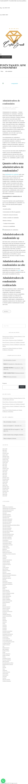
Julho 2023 (5, 471)
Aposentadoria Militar (7, 543)
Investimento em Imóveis (8, 634)
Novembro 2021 (6, 488)
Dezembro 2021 (6, 486)
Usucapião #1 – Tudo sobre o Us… (15, 364)
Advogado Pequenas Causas (8, 534)
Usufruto (4, 678)
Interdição (5, 625)
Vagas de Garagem (6, 679)
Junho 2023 (5, 473)
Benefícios (5, 549)
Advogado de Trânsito (7, 522)
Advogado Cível (6, 517)
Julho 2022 (5, 483)
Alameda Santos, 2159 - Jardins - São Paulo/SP (10, 721)
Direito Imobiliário (6, 594)
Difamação (5, 587)
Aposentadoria (5, 540)
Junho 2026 (5, 448)
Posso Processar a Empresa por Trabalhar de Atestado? (14, 342)
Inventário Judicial (6, 632)
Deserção (4, 579)
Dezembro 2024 (6, 456)
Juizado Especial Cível (7, 635)
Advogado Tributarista (7, 538)
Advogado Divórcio (7, 523)
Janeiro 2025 (5, 454)
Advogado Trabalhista (7, 537)
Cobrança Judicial (6, 561)
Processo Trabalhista (7, 659)
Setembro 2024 (6, 460)
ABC (19, 270)
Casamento (5, 556)
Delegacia (4, 572)
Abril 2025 (5, 451)
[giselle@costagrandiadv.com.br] (2, 735)
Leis (3, 646)
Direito (4, 588)
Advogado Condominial (7, 519)
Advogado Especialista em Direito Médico (11, 525)
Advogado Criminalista (7, 520)
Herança (4, 617)
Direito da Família (6, 591)
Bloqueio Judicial (6, 550)
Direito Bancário (6, 590)
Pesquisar (5, 383)
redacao (16, 107)
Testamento (5, 670)
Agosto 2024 (5, 462)
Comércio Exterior (6, 562)
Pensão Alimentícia (6, 653)
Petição (4, 656)
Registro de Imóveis (20, 373)
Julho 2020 (5, 492)
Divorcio (4, 605)
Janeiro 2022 (5, 485)
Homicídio (5, 620)
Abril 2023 (5, 476)
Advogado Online (6, 532)
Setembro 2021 (6, 491)
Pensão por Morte (6, 655)
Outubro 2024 (5, 459)
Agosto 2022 (5, 482)
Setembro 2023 (6, 468)
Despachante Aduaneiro (7, 582)
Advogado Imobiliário (7, 528)
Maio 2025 (5, 450)
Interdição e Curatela (11, 360)
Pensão (4, 652)
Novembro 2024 (6, 457)
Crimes (4, 565)
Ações (4, 505)
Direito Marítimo (6, 597)
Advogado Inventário (7, 529)
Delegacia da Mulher (7, 573)
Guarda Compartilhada (7, 615)
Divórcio (4, 603)
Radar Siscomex (6, 661)
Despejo (4, 585)
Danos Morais (5, 569)
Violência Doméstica (7, 681)
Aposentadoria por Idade (7, 544)
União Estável (5, 673)
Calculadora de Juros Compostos (9, 553)
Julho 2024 (5, 464)
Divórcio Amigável (6, 606)
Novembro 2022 (6, 479)
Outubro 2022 (5, 480)
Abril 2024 (5, 467)
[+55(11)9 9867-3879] (2, 726)
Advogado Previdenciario (8, 535)
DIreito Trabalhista (6, 599)
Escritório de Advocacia (7, 611)
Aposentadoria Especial (7, 541)
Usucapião (5, 676)
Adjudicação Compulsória (8, 506)
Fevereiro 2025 (6, 453)
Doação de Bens (6, 609)
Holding (4, 618)
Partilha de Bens (6, 650)
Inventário (5, 626)
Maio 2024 (5, 465)
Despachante (5, 581)
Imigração (5, 622)
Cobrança (4, 558)
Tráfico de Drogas (6, 672)
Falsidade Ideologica (7, 614)
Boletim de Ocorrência (7, 552)
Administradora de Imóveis (8, 509)
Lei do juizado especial (7, 640)
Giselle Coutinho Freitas (8, 434)
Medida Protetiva (6, 647)
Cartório (4, 555)
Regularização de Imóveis (8, 664)
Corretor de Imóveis (7, 564)
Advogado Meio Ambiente (8, 531)
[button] (3, 781)
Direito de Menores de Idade (8, 593)
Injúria (4, 623)
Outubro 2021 (5, 489)
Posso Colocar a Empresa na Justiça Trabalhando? (13, 340)
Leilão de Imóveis (6, 644)
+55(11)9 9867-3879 (4, 729)
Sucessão (4, 667)
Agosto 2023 (5, 470)
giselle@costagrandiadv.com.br (7, 738)
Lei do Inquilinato (6, 638)
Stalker (4, 665)
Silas (4, 360)
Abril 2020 (5, 495)
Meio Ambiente (6, 649)
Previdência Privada (7, 658)
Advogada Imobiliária (7, 511)
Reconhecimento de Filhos (8, 662)
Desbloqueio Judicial (7, 578)
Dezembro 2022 (6, 477)
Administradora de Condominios (9, 108)
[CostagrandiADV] (14, 39)
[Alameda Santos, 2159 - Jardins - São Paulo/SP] (2, 718)
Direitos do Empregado (7, 600)
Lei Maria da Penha (6, 643)
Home (2, 71)
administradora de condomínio (12, 174)
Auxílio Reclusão (6, 547)
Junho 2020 (5, 494)
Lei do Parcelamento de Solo (8, 641)
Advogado (5, 512)
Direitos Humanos (6, 602)
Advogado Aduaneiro (7, 516)
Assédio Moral (5, 546)
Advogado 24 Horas (7, 514)
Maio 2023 (5, 474)
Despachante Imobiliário (7, 584)
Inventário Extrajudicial (7, 631)
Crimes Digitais (6, 567)
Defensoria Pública (6, 570)
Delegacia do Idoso (6, 576)
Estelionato (5, 612)
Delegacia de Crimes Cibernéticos (9, 575)
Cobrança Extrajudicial (7, 559)
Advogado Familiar (6, 526)
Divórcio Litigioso (6, 608)
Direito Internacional (7, 596)
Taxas (4, 668)
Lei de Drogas (5, 637)
